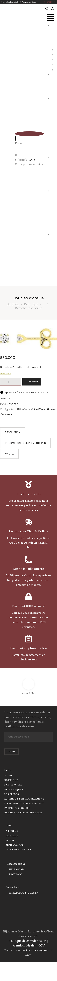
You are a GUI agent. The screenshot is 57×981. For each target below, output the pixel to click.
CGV (41, 945)
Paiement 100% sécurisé (28, 606)
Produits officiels (28, 494)
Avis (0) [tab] (9, 453)
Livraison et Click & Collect (28, 531)
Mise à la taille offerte (28, 568)
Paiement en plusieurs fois (28, 648)
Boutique (31, 304)
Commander (33, 382)
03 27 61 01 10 (50, 2)
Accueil (13, 304)
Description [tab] (12, 432)
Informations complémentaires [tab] (25, 443)
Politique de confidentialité (27, 941)
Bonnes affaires (53, 256)
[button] (50, 18)
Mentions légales (24, 945)
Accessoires (53, 171)
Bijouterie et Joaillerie (53, 125)
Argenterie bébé (53, 210)
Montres (53, 84)
